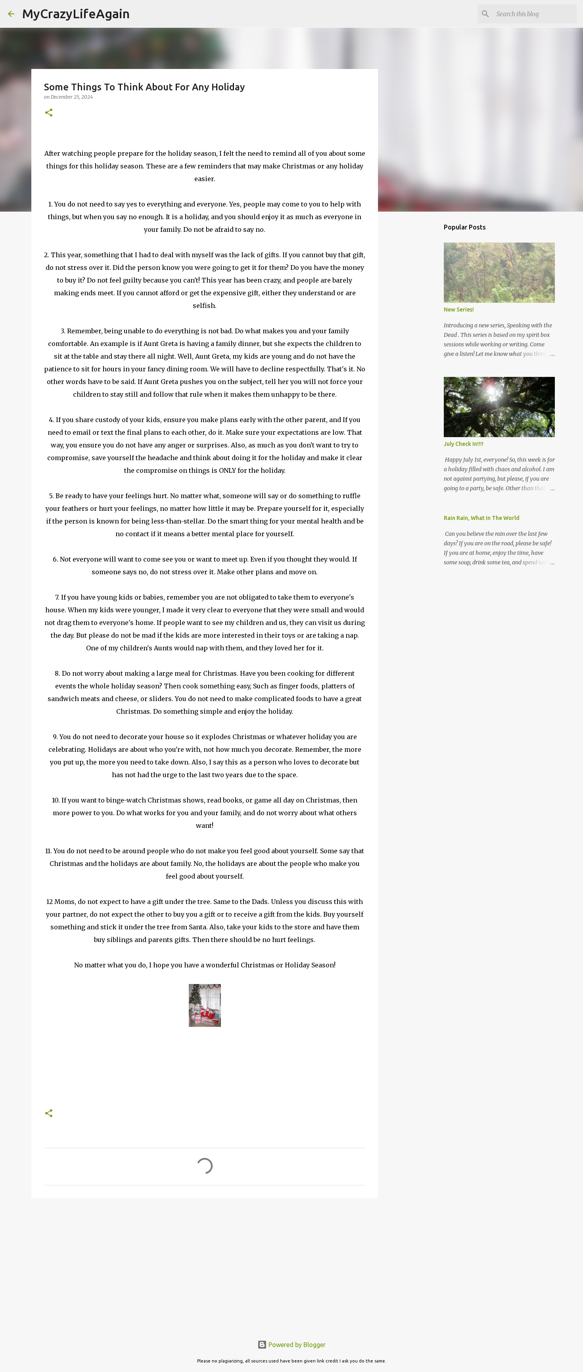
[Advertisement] (204, 1265)
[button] (49, 113)
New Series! (459, 309)
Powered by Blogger (296, 1344)
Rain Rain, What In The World (482, 518)
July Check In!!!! (463, 444)
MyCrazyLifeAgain (76, 13)
